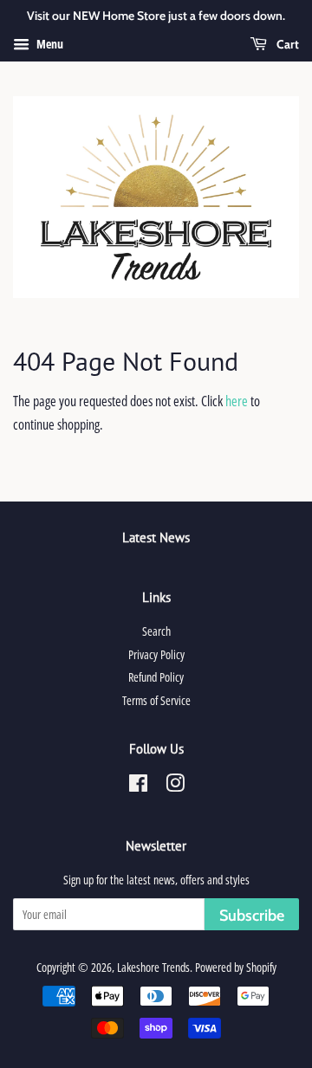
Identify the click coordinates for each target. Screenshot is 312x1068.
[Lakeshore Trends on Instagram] (175, 786)
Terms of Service (156, 700)
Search (156, 631)
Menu (48, 44)
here (236, 401)
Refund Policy (156, 677)
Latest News (156, 537)
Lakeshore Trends (153, 967)
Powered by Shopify (235, 967)
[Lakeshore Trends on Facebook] (138, 786)
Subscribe (251, 915)
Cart (286, 44)
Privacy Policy (156, 654)
